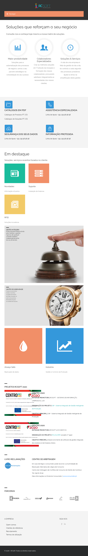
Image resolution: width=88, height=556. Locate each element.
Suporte (32, 186)
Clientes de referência (14, 528)
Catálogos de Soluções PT (14, 119)
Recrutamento (11, 531)
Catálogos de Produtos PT (14, 115)
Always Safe (9, 367)
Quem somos (11, 525)
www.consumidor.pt (70, 476)
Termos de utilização (14, 535)
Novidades (9, 186)
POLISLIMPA (56, 435)
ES (27, 115)
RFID (6, 217)
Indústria (50, 367)
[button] (11, 498)
